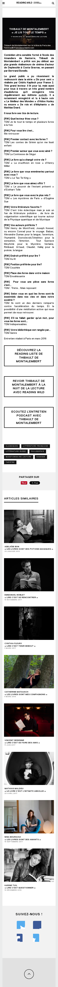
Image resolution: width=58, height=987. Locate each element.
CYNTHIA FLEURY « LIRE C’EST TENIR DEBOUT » (20, 644)
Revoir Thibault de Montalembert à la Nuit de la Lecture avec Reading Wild (29, 386)
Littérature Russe (16, 451)
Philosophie (37, 451)
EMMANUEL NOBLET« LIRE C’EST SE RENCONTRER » (21, 596)
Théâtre (10, 462)
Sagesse (41, 457)
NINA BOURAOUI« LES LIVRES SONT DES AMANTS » (23, 838)
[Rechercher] (53, 3)
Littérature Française (35, 446)
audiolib (43, 95)
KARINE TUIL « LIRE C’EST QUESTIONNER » (20, 886)
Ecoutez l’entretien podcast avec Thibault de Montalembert (28, 417)
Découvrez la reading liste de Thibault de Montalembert (29, 355)
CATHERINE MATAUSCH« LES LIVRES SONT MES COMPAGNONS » (26, 693)
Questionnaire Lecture (36, 36)
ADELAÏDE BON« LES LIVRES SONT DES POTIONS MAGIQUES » (29, 547)
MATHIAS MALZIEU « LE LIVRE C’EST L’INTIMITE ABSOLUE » (25, 789)
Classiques (12, 446)
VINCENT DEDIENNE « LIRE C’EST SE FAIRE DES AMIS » (22, 741)
